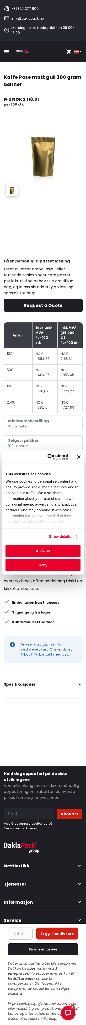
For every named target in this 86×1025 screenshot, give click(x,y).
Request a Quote (43, 305)
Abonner (69, 814)
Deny (43, 565)
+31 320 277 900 (25, 8)
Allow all (43, 551)
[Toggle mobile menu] (6, 51)
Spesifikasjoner (19, 684)
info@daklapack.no (27, 18)
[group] (11, 190)
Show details (60, 536)
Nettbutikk (17, 866)
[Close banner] (79, 457)
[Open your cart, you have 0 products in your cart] (68, 51)
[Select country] (78, 51)
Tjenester (15, 884)
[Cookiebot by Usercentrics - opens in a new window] (50, 457)
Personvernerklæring (21, 828)
